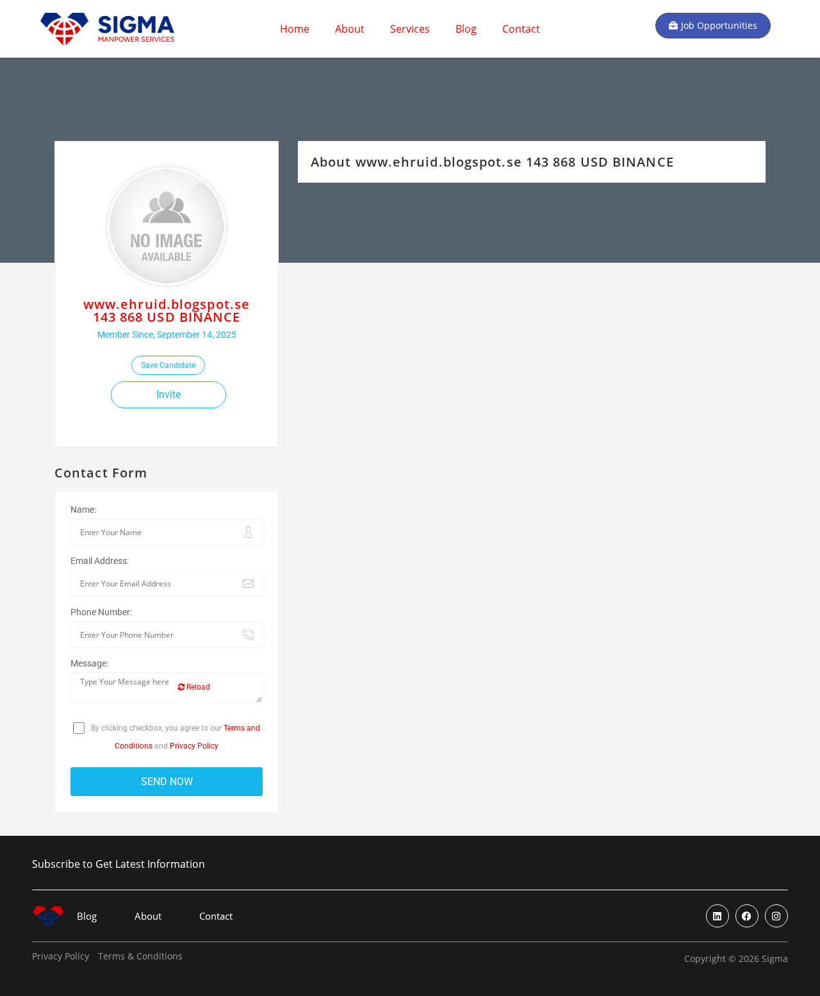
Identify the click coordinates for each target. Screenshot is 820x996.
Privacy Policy (194, 746)
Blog (466, 29)
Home (294, 29)
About (350, 29)
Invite (168, 394)
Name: (83, 509)
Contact (521, 29)
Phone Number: (101, 612)
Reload (197, 687)
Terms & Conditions (140, 956)
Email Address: (99, 561)
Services (410, 29)
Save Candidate (168, 365)
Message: (89, 663)
